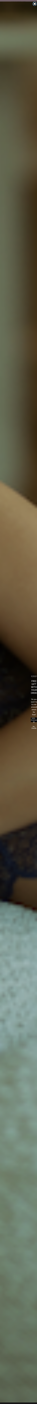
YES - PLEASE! (34, 719)
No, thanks (33, 727)
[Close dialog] (34, 4)
